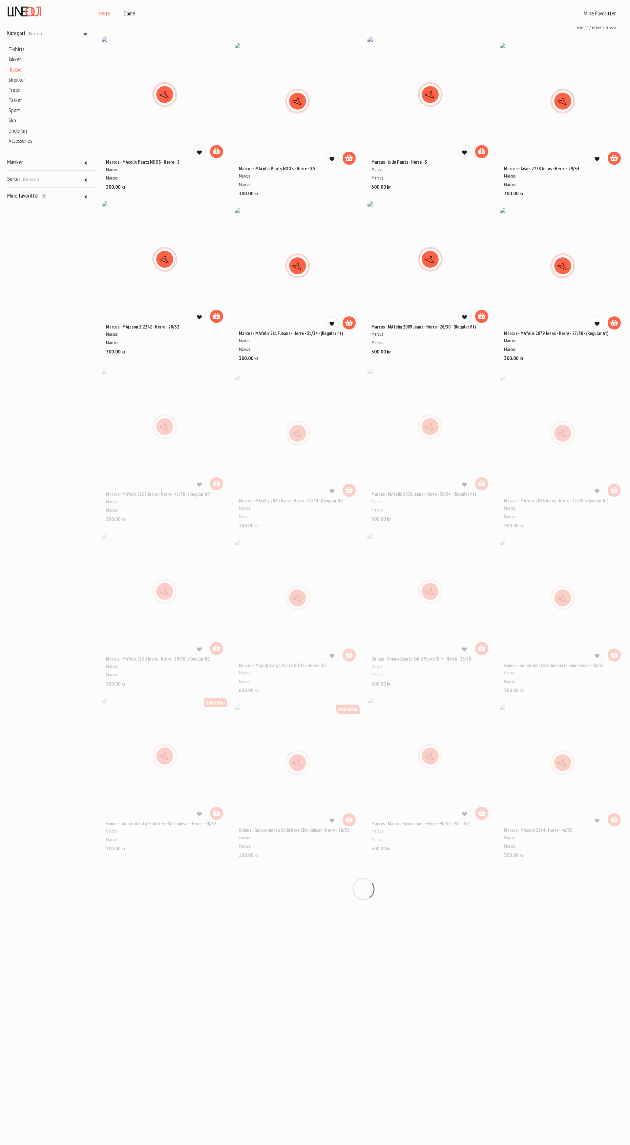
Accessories (20, 140)
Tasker (15, 100)
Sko (12, 120)
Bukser (16, 69)
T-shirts (17, 49)
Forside (582, 28)
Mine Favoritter (600, 13)
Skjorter (17, 79)
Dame (129, 13)
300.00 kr (215, 702)
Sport (14, 110)
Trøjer (15, 90)
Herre (104, 13)
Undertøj (18, 130)
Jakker (15, 59)
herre (596, 28)
